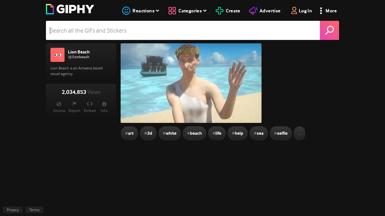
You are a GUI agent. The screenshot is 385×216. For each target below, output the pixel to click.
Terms (34, 210)
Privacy (13, 210)
